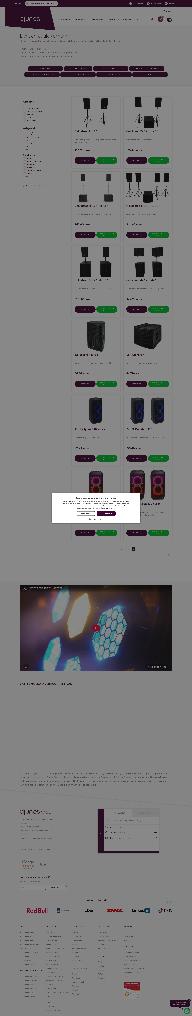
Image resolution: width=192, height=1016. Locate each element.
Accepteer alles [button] (106, 513)
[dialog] (96, 508)
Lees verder (111, 508)
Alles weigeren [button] (86, 513)
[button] (96, 519)
